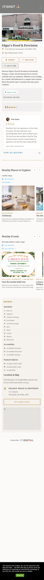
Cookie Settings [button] (8, 575)
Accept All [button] (20, 575)
